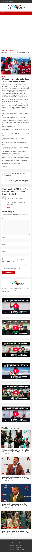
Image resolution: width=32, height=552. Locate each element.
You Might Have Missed (10, 428)
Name (4, 237)
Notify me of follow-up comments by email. (15, 265)
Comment (5, 219)
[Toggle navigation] (3, 13)
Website (4, 251)
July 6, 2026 (5, 535)
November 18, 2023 (7, 84)
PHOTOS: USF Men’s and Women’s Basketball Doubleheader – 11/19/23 (16, 181)
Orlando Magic (19, 527)
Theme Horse (18, 547)
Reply (8, 207)
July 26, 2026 (5, 453)
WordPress (21, 549)
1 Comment (23, 84)
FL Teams (19, 545)
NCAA (3, 76)
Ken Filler (12, 453)
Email (4, 244)
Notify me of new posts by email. (12, 268)
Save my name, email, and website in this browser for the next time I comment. (16, 260)
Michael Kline (16, 84)
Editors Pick (6, 527)
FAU (6, 166)
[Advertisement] (16, 33)
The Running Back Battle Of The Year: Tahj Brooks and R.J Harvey (16, 174)
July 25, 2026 (5, 481)
